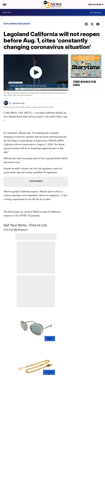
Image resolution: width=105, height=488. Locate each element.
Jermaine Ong (18, 103)
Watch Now (95, 4)
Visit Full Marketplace (16, 230)
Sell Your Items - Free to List (25, 225)
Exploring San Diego (17, 23)
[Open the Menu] (4, 4)
